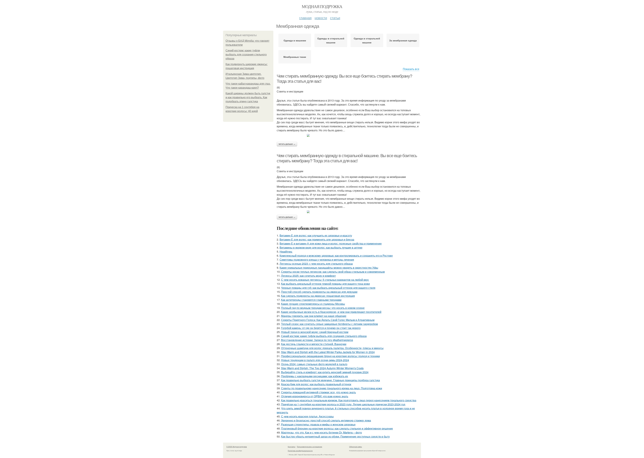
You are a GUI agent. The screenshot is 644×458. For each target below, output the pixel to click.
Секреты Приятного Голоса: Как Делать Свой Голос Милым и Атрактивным (327, 320)
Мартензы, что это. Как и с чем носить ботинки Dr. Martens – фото (321, 432)
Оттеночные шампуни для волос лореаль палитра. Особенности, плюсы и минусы (332, 348)
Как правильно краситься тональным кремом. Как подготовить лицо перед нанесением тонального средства (348, 400)
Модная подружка (322, 6)
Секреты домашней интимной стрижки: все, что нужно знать (318, 392)
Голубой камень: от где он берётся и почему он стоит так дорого (321, 328)
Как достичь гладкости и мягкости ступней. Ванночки (313, 344)
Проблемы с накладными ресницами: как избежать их (314, 376)
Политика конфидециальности (300, 450)
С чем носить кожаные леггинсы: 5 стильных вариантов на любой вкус (325, 280)
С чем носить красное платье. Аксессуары (307, 416)
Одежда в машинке (295, 40)
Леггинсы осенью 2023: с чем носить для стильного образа (316, 264)
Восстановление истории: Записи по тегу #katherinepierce (317, 340)
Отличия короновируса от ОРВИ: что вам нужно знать (314, 396)
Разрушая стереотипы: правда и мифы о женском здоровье (318, 424)
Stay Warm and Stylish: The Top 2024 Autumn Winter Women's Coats (322, 368)
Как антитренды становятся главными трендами (311, 300)
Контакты (291, 446)
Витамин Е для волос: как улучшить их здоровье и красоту (316, 235)
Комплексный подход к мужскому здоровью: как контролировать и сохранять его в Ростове (336, 255)
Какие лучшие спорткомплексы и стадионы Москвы (313, 304)
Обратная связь (355, 446)
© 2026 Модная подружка (236, 446)
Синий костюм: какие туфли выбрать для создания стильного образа (246, 54)
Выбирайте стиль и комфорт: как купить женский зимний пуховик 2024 (324, 372)
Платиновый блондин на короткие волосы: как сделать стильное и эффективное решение (337, 428)
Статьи (335, 17)
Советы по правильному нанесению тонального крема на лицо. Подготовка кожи (331, 388)
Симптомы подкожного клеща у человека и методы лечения (317, 259)
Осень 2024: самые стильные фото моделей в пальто (314, 364)
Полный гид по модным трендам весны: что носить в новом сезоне (323, 308)
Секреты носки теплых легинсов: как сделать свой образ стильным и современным (333, 272)
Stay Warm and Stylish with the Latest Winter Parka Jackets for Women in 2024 (328, 352)
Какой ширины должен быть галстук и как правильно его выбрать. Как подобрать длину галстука (248, 97)
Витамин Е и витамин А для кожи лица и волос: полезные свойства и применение (331, 243)
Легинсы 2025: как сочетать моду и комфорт (308, 276)
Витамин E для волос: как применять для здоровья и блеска (317, 239)
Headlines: (286, 251)
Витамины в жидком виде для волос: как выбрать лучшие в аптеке (321, 247)
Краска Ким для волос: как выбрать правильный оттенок (316, 384)
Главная (305, 17)
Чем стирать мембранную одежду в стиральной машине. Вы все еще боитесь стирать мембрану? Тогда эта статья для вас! (347, 158)
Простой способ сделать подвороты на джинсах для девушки (319, 292)
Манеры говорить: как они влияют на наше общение (313, 316)
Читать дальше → (287, 144)
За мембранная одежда (403, 40)
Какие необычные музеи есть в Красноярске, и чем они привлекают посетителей (331, 312)
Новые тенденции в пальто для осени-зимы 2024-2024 (315, 360)
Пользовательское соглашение (309, 446)
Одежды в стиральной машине (330, 40)
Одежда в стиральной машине (367, 40)
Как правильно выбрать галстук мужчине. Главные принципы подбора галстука (330, 380)
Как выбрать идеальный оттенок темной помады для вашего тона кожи (325, 284)
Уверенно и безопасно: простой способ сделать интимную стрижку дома (326, 420)
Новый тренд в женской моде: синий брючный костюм (314, 332)
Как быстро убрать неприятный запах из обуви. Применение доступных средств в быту (335, 436)
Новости (321, 17)
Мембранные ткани (294, 56)
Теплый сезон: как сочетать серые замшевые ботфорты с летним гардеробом (329, 324)
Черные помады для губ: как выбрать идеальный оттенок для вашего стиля (328, 288)
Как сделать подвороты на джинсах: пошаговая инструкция (318, 296)
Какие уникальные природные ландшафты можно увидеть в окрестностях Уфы (329, 268)
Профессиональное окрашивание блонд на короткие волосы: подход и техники (330, 356)
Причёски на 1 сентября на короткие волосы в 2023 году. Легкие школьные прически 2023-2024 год (343, 404)
